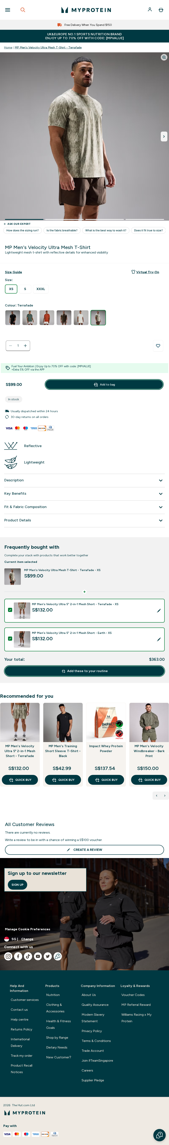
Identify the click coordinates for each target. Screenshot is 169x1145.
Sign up (17, 884)
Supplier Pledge (93, 1080)
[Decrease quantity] (10, 346)
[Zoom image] (164, 57)
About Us (89, 995)
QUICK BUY (23, 779)
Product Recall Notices (21, 1069)
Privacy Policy (92, 1031)
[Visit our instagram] (8, 956)
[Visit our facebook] (18, 956)
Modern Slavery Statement (93, 1018)
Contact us (19, 1009)
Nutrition (53, 995)
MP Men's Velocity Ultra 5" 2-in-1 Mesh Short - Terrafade (20, 751)
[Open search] (23, 10)
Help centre (19, 1019)
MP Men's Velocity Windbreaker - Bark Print (149, 751)
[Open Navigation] (7, 10)
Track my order (21, 1055)
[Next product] (165, 796)
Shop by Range (57, 1037)
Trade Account (93, 1050)
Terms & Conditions (96, 1041)
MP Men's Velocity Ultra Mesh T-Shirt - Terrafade (48, 47)
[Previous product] (157, 796)
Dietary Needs (56, 1047)
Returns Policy (21, 1029)
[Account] (150, 10)
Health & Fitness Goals (58, 1024)
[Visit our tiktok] (28, 956)
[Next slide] (168, 753)
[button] (159, 1135)
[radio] (11, 289)
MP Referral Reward (136, 1004)
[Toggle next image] (164, 136)
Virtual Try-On (147, 272)
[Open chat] (58, 956)
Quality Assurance (95, 1004)
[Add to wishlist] (158, 346)
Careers (87, 1070)
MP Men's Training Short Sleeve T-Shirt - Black (63, 751)
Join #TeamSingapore (97, 1060)
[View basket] (161, 10)
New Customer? (58, 1057)
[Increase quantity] (25, 346)
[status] (18, 346)
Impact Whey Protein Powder (106, 748)
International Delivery (20, 1042)
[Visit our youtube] (38, 956)
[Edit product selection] (159, 611)
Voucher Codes (133, 995)
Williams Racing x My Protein (136, 1018)
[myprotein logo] (86, 10)
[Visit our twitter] (48, 956)
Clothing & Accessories (55, 1008)
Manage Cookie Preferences (27, 929)
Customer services (25, 1000)
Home (8, 47)
